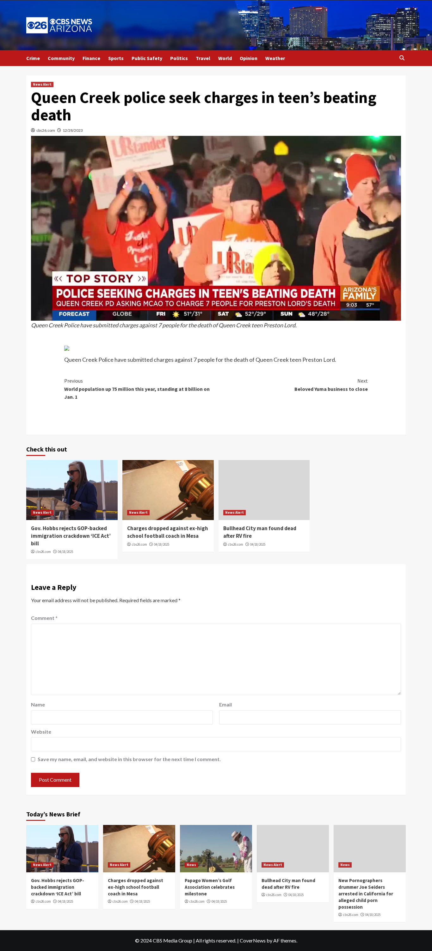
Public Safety (147, 58)
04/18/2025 (65, 551)
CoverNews (253, 940)
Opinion (248, 58)
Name (38, 704)
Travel (203, 58)
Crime (33, 58)
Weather (275, 58)
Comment (44, 618)
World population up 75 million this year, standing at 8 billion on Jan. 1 (137, 389)
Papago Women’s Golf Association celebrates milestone (210, 887)
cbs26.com (45, 130)
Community (61, 58)
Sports (116, 58)
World (225, 58)
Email (225, 704)
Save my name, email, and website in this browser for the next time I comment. (129, 759)
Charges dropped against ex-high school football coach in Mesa (167, 532)
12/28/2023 (73, 130)
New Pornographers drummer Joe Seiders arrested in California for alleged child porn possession (365, 893)
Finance (91, 58)
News (191, 865)
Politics (179, 58)
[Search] (402, 58)
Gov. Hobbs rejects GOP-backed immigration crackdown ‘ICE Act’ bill (71, 536)
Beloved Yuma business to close (331, 385)
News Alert (42, 84)
